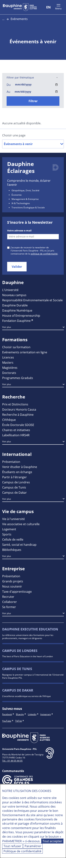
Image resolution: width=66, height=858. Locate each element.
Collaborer (9, 602)
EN (48, 7)
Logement (9, 529)
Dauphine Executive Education (30, 629)
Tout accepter (52, 841)
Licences (8, 357)
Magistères (9, 367)
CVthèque (9, 420)
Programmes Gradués (17, 378)
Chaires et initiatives (16, 430)
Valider (17, 267)
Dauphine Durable (15, 305)
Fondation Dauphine (16, 321)
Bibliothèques (11, 550)
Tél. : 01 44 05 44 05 (12, 760)
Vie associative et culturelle (21, 524)
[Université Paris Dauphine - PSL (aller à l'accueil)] (20, 7)
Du (9, 85)
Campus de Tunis (14, 487)
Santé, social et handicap (19, 544)
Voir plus (6, 326)
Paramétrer (33, 846)
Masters (7, 362)
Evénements (19, 19)
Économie (17, 194)
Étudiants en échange (17, 472)
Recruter (8, 597)
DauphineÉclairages (21, 167)
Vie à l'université (13, 519)
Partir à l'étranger (14, 477)
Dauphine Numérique (17, 310)
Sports (6, 534)
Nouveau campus (14, 295)
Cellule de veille (12, 539)
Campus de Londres (16, 482)
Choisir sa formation (16, 347)
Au (8, 92)
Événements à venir (18, 144)
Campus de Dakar (14, 492)
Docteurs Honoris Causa (19, 409)
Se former (9, 607)
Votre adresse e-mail (19, 230)
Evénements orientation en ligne (24, 352)
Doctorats (9, 373)
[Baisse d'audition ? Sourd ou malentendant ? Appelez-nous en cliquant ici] (50, 755)
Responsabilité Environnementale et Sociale (32, 300)
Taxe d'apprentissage (17, 591)
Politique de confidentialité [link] (22, 851)
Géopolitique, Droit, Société (25, 190)
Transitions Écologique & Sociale (28, 207)
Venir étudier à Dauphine (19, 467)
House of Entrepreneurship (21, 315)
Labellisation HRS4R (16, 435)
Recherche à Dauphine (18, 414)
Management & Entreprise (25, 198)
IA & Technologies (21, 203)
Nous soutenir (12, 586)
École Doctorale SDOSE (18, 425)
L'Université (10, 290)
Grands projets (12, 581)
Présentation (11, 462)
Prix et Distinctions (15, 404)
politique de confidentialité (44, 253)
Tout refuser (12, 846)
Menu (58, 8)
